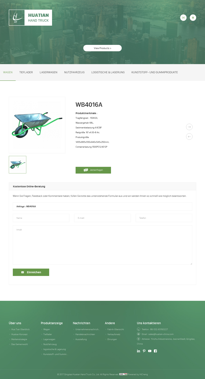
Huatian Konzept (19, 334)
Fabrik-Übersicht (115, 329)
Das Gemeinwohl (19, 344)
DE (183, 17)
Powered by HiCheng (138, 374)
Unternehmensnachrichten (87, 329)
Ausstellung (81, 339)
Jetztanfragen (96, 169)
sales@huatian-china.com (161, 334)
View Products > (102, 48)
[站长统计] (123, 374)
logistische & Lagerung (108, 72)
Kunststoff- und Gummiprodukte (154, 72)
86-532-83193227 (159, 329)
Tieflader (26, 72)
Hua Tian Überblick (20, 329)
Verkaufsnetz (113, 334)
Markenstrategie (19, 339)
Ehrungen (112, 339)
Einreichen (34, 272)
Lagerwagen (48, 72)
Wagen (7, 72)
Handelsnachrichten (85, 334)
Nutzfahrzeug (74, 72)
